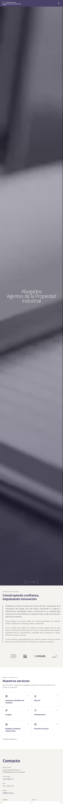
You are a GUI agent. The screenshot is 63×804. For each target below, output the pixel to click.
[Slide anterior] (25, 582)
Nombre (5, 799)
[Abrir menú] (58, 3)
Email (34, 799)
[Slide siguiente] (37, 582)
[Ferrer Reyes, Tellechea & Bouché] (12, 3)
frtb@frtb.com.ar (8, 793)
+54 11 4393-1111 (8, 779)
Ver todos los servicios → (10, 739)
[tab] (30, 582)
